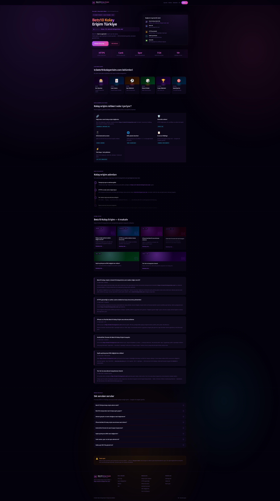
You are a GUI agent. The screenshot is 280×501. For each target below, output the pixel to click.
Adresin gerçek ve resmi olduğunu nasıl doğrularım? (140, 416)
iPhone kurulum (145, 483)
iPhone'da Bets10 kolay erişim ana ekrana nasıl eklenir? (140, 422)
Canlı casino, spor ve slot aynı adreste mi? (140, 439)
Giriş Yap (120, 478)
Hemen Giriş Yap (100, 43)
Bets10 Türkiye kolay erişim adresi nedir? (140, 405)
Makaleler (175, 2)
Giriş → (184, 2)
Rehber (170, 2)
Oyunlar (165, 2)
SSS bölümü (114, 43)
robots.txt (167, 481)
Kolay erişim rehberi (102, 11)
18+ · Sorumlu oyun (182, 498)
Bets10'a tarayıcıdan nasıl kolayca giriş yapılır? (140, 411)
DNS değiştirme (145, 488)
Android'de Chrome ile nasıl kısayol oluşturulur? (140, 428)
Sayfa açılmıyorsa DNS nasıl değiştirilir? (140, 433)
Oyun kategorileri (122, 481)
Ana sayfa (94, 11)
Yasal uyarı (167, 483)
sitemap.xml (168, 478)
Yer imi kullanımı (145, 491)
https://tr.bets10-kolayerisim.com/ (112, 29)
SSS (179, 2)
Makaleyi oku (99, 246)
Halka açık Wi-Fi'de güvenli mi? (140, 445)
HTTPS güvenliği (145, 481)
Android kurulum (145, 486)
